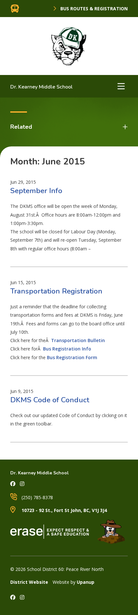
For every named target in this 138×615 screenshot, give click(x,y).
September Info (36, 191)
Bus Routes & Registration (93, 8)
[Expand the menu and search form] (121, 86)
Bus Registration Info (67, 349)
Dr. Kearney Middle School (41, 86)
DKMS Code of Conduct (49, 400)
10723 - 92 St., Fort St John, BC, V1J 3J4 (63, 510)
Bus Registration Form (72, 357)
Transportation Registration (56, 291)
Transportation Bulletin (78, 340)
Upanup (85, 582)
